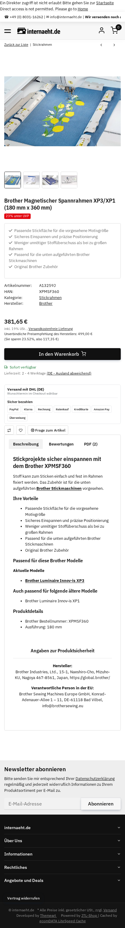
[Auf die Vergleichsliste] (9, 429)
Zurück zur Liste (16, 44)
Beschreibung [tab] (26, 444)
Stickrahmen (50, 297)
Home (83, 9)
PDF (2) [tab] (90, 444)
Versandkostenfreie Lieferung (51, 328)
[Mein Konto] (101, 30)
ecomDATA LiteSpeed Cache (62, 920)
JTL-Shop (89, 915)
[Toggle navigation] (7, 30)
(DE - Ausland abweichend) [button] (69, 373)
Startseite (105, 2)
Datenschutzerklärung (95, 778)
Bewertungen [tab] (61, 444)
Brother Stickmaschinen (59, 488)
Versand (110, 909)
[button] (114, 30)
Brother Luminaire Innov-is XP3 (54, 580)
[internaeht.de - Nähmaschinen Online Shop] (38, 30)
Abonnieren (100, 804)
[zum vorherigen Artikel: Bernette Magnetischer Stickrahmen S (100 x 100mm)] (101, 45)
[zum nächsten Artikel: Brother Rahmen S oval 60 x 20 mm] (114, 45)
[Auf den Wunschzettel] (21, 429)
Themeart (48, 915)
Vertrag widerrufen (23, 898)
